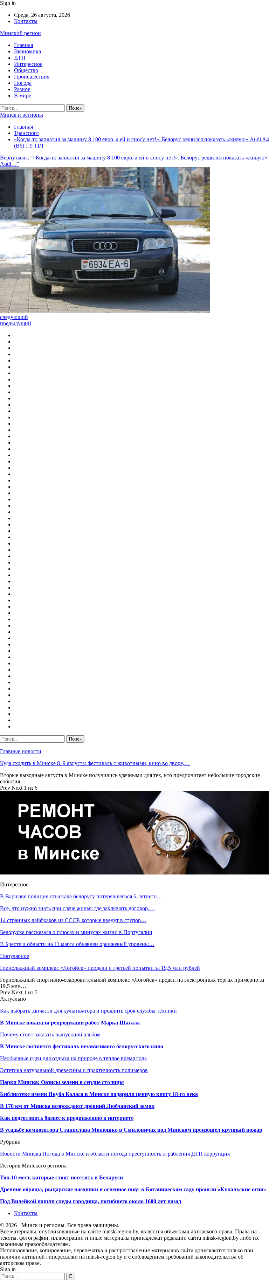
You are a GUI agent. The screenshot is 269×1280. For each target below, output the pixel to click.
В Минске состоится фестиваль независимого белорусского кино (81, 1046)
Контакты (25, 21)
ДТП (20, 58)
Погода (23, 83)
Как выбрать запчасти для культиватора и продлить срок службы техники (88, 1011)
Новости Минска (20, 1154)
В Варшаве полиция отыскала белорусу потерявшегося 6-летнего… (81, 896)
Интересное (28, 64)
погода (119, 1154)
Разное (22, 89)
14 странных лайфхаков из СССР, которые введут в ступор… (73, 920)
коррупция (217, 1154)
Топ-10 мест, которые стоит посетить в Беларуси (61, 1177)
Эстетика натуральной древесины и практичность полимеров (74, 1070)
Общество (26, 70)
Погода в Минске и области (75, 1154)
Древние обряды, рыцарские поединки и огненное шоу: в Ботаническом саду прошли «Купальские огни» (133, 1189)
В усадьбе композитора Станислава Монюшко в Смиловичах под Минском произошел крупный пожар (131, 1130)
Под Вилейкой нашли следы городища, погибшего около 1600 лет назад (90, 1201)
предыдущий (15, 323)
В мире (22, 95)
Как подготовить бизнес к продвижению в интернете (66, 1118)
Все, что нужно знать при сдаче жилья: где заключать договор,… (77, 908)
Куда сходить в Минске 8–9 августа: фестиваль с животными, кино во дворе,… (95, 763)
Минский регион (20, 33)
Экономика (27, 51)
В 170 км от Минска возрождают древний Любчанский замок (77, 1106)
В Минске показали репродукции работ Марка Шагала (70, 1023)
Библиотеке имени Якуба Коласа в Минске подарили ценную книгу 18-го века (99, 1094)
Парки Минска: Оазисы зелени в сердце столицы (62, 1082)
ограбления (176, 1154)
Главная (23, 45)
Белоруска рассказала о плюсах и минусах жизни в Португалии (76, 932)
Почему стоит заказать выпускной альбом (50, 1034)
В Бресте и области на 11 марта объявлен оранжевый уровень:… (77, 944)
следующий (14, 317)
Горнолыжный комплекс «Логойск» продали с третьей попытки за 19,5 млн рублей (100, 968)
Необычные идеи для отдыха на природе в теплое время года (73, 1058)
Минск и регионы (21, 115)
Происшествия (31, 77)
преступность (145, 1154)
